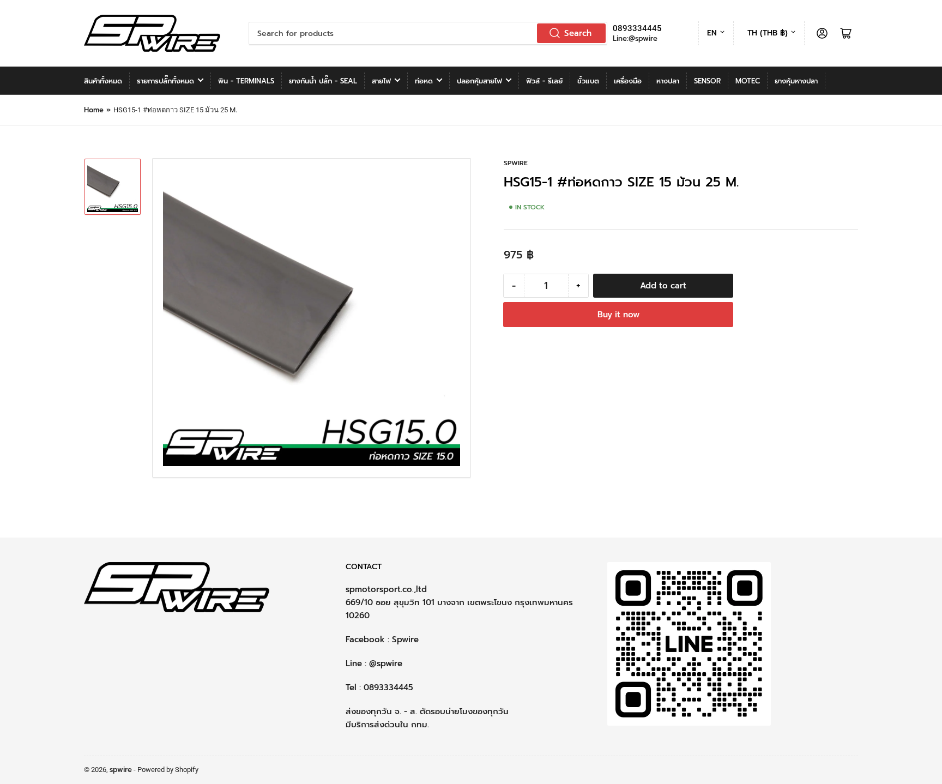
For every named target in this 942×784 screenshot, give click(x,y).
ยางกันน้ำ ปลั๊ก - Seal (323, 81)
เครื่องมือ (628, 81)
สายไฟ (381, 81)
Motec (747, 81)
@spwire (385, 664)
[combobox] (428, 33)
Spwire (405, 640)
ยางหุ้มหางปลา (796, 81)
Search (577, 33)
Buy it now (618, 315)
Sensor (707, 81)
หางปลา (667, 81)
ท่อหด (424, 81)
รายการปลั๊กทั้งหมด (165, 81)
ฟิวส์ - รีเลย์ (544, 81)
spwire (516, 163)
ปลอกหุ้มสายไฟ (479, 81)
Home (94, 110)
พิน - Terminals (246, 81)
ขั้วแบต (588, 81)
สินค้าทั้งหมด (103, 81)
